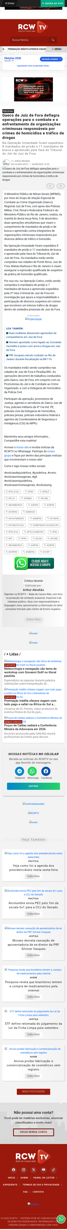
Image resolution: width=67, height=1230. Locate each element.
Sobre (25, 1177)
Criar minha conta (33, 1132)
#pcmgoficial (16, 525)
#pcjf (11, 498)
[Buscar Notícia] (53, 40)
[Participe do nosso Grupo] (33, 564)
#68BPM (29, 552)
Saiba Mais (33, 619)
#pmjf (45, 491)
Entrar (11, 3)
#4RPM (34, 545)
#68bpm (36, 518)
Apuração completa (50, 59)
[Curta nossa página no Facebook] (13, 1170)
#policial (13, 491)
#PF (10, 538)
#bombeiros (15, 505)
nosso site (22, 447)
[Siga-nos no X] (33, 1170)
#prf (31, 491)
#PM (54, 532)
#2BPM (50, 545)
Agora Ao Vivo (53, 3)
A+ (60, 185)
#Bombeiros (15, 545)
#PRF (24, 538)
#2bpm (50, 505)
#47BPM (12, 552)
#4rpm (34, 505)
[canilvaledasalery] (33, 804)
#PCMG (54, 538)
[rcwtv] (33, 89)
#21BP (46, 552)
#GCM (38, 538)
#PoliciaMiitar (34, 532)
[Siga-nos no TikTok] (53, 1170)
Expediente (11, 1184)
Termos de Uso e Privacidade (42, 1184)
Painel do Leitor (45, 1177)
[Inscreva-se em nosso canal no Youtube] (43, 1170)
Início (13, 1177)
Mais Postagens (33, 1091)
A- (50, 185)
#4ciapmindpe (16, 518)
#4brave (30, 512)
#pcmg (44, 498)
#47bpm (12, 512)
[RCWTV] (33, 27)
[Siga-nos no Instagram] (23, 1170)
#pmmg (27, 498)
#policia (13, 532)
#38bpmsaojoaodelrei (45, 525)
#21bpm (54, 518)
